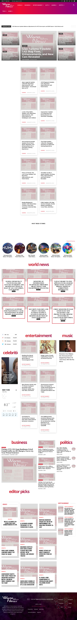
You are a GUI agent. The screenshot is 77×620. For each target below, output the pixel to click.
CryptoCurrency (63, 503)
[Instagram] (64, 1)
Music (67, 335)
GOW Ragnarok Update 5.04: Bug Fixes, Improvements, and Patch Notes (47, 84)
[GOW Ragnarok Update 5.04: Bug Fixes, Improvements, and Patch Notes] (48, 73)
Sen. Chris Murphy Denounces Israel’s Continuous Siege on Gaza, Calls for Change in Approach (64, 450)
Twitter (69, 607)
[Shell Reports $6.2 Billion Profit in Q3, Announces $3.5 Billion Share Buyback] (46, 461)
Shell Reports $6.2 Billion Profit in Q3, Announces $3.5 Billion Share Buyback (46, 467)
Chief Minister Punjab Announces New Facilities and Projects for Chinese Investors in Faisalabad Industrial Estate (63, 314)
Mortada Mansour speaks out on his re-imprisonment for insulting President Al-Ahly (46, 523)
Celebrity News (7, 372)
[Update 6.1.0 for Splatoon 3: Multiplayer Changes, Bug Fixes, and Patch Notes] (10, 53)
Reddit (70, 603)
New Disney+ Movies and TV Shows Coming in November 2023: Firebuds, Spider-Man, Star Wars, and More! (29, 387)
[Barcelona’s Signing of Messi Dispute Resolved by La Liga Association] (29, 575)
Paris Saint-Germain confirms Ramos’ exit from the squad (8, 552)
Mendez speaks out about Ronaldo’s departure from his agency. (45, 553)
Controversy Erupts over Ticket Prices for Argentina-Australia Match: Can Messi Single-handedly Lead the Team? (9, 578)
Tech (3, 11)
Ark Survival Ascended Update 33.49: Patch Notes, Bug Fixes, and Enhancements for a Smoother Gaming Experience (28, 145)
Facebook (60, 599)
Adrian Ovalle (59, 454)
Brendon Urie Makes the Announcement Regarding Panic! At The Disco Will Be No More (66, 357)
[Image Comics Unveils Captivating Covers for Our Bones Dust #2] (48, 347)
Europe (13, 291)
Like (16, 334)
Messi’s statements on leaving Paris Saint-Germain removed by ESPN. (10, 523)
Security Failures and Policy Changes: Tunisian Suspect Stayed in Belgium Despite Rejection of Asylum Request (38, 313)
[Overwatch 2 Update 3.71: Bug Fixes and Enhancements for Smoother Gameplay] (48, 103)
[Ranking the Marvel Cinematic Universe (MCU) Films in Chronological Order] (29, 347)
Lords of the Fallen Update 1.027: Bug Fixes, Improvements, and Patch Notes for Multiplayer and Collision (29, 115)
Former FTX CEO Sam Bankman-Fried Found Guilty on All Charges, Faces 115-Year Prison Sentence (18, 451)
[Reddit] (69, 1)
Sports (5, 504)
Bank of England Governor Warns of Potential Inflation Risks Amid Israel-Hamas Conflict (46, 451)
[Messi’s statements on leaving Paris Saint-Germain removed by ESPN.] (10, 512)
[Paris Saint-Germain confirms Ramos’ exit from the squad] (10, 544)
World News (38, 264)
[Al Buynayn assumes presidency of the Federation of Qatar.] (29, 517)
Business (27, 5)
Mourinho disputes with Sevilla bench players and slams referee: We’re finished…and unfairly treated (27, 551)
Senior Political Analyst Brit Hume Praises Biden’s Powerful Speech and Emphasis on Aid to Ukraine (64, 467)
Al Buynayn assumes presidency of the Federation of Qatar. (26, 525)
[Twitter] (74, 1)
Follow (15, 337)
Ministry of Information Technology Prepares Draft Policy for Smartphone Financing (38, 285)
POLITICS (66, 442)
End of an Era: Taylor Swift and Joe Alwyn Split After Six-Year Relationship (8, 377)
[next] (74, 26)
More (10, 11)
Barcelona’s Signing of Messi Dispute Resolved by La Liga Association (27, 583)
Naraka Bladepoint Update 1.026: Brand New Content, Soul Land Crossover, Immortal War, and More (29, 205)
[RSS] (72, 1)
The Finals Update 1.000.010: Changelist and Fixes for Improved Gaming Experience (47, 144)
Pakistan (38, 289)
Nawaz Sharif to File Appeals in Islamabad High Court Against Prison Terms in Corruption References (63, 286)
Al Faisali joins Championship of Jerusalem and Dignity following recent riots (46, 581)
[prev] (72, 26)
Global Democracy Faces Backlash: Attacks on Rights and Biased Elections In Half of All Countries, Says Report (14, 286)
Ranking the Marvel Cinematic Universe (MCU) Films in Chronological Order (28, 358)
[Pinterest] (67, 1)
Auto (47, 5)
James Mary (5, 382)
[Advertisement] (38, 20)
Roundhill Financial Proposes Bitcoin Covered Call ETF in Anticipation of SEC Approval (68, 533)
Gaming (53, 5)
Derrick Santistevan (5, 454)
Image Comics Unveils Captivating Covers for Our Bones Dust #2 (47, 357)
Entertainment (37, 5)
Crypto (61, 5)
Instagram (70, 599)
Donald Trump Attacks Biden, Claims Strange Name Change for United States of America (64, 458)
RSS (62, 607)
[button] (73, 5)
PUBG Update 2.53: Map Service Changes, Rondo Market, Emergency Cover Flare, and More (48, 205)
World (19, 5)
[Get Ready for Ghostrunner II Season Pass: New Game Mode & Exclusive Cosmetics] (29, 408)
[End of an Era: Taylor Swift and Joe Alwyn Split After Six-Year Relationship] (10, 370)
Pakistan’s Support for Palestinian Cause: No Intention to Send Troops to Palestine (14, 311)
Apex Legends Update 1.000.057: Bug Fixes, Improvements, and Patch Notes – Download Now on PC (29, 85)
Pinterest (61, 603)
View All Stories (71, 241)
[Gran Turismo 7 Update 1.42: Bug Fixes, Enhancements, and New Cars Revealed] (38, 46)
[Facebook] (62, 1)
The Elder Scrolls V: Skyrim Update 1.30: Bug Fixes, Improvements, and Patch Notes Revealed (48, 175)
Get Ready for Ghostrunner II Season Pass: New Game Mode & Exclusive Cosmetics (29, 419)
